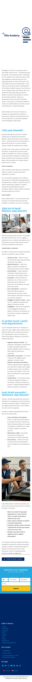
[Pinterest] (17, 665)
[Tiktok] (20, 665)
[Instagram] (8, 665)
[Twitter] (5, 665)
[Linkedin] (14, 665)
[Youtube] (11, 665)
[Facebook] (2, 665)
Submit (16, 588)
